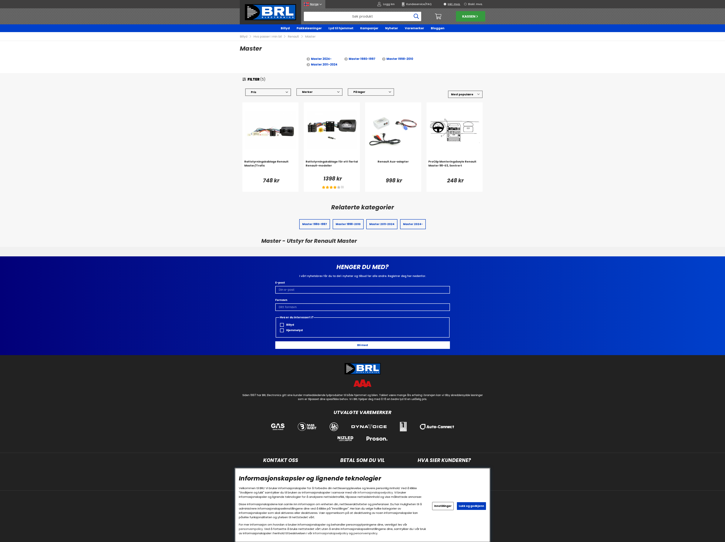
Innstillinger (443, 506)
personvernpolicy (251, 529)
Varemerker (414, 28)
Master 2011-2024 (324, 64)
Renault (293, 36)
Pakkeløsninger (309, 28)
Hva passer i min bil (267, 36)
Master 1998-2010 (399, 59)
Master (310, 36)
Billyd (285, 28)
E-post (280, 282)
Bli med (362, 345)
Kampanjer (369, 28)
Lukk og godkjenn (471, 506)
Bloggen (437, 28)
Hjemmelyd (294, 330)
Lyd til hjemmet (341, 28)
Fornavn (281, 300)
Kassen (468, 16)
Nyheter (391, 28)
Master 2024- (321, 59)
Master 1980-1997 (362, 59)
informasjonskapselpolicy (375, 492)
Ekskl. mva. (475, 4)
